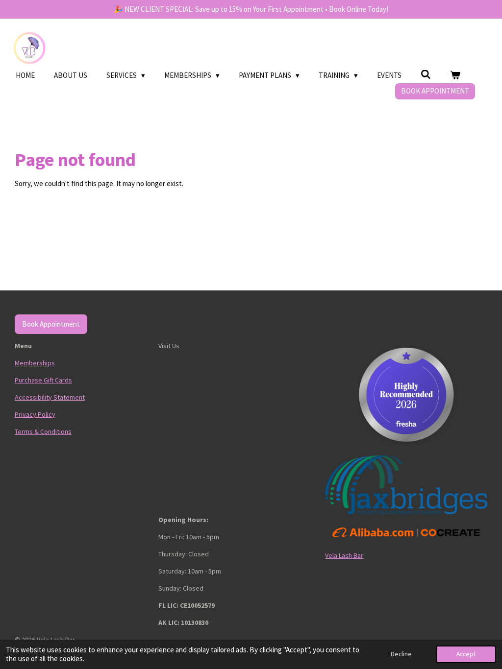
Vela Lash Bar (344, 555)
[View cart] (455, 76)
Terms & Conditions (43, 431)
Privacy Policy (35, 414)
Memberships (35, 362)
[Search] (426, 75)
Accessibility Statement (50, 397)
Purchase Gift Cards (43, 380)
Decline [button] (401, 654)
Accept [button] (466, 654)
